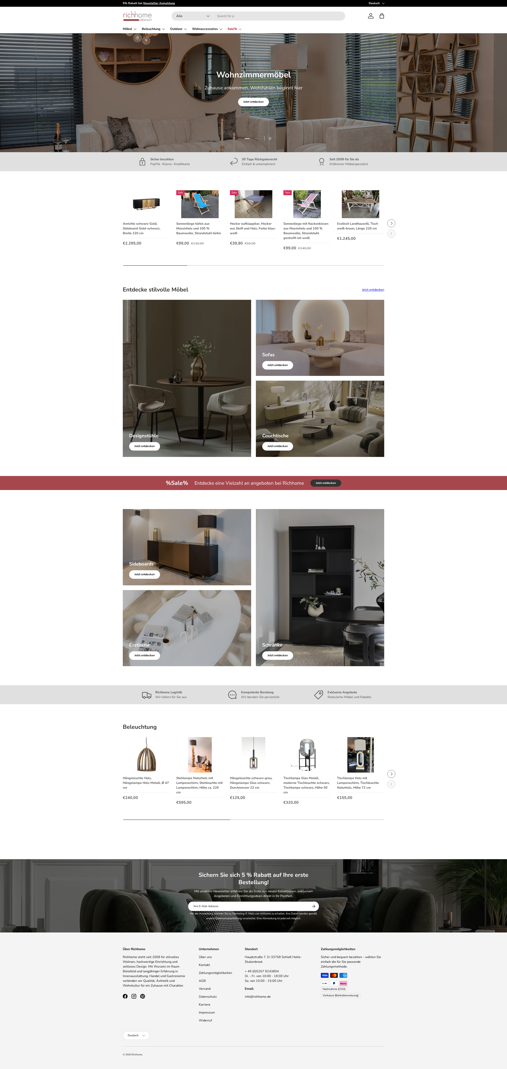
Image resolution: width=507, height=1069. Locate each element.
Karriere (204, 1004)
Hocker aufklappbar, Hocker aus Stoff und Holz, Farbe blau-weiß (253, 228)
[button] (381, 15)
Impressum (207, 1012)
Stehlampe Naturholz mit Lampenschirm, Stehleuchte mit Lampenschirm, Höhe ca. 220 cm (199, 785)
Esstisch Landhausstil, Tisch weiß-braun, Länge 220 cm (357, 226)
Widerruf (205, 1020)
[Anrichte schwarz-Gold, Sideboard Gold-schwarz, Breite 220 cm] (146, 204)
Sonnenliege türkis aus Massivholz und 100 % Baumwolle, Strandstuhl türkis (198, 228)
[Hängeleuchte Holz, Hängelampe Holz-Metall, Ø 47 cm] (146, 755)
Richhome (137, 1054)
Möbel (127, 29)
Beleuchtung (151, 29)
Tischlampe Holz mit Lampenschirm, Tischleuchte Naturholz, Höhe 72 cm (358, 783)
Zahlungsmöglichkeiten (215, 973)
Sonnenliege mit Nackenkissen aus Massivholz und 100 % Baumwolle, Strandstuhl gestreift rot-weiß (305, 231)
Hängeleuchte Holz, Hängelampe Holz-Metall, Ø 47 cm (146, 783)
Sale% (232, 29)
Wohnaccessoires (205, 29)
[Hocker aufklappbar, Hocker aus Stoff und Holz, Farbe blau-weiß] (253, 204)
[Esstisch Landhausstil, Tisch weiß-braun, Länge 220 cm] (360, 204)
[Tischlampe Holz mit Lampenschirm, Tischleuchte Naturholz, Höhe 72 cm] (360, 755)
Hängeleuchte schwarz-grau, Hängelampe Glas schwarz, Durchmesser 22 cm (251, 783)
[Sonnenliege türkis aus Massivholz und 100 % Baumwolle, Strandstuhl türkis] (199, 204)
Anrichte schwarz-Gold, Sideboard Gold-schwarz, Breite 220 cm (141, 228)
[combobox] (258, 16)
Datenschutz (208, 996)
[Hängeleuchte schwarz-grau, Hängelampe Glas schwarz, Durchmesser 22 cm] (253, 755)
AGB (202, 981)
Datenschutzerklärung (228, 918)
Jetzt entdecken (253, 108)
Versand (205, 989)
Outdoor (176, 29)
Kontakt (204, 965)
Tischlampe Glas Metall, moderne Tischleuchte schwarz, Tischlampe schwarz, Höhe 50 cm (306, 785)
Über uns (205, 957)
